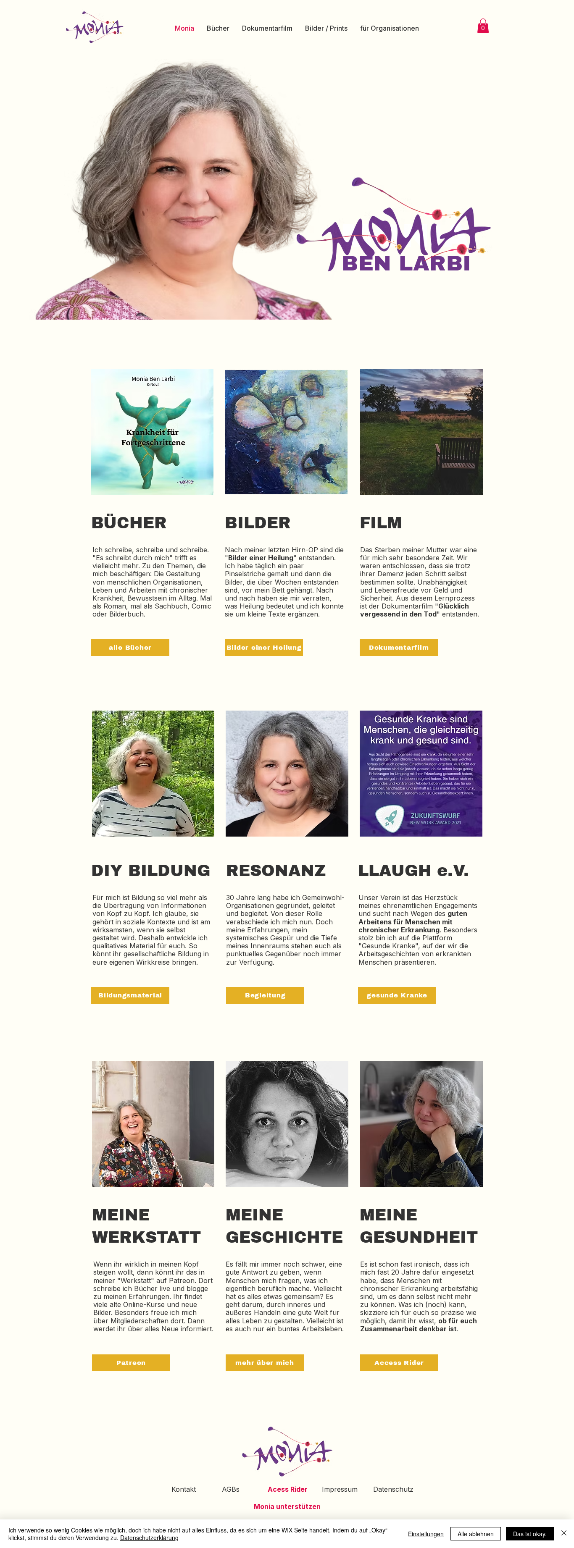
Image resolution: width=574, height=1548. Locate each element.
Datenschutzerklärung (149, 1537)
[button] (483, 25)
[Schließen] (564, 1533)
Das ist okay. (530, 1534)
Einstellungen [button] (426, 1534)
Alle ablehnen (476, 1534)
